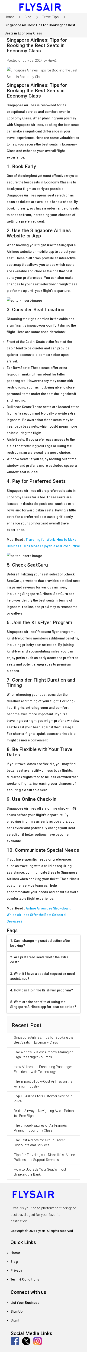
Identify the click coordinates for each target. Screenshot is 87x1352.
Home (15, 1253)
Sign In (16, 1320)
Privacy (16, 1270)
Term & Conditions (24, 1279)
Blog (14, 1262)
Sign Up (17, 1311)
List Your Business (25, 1303)
